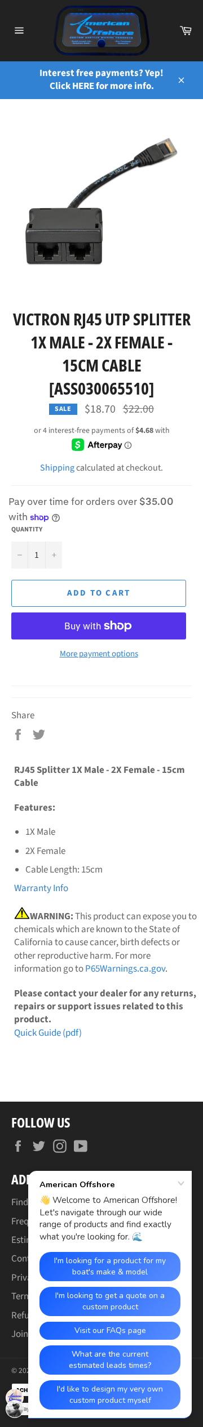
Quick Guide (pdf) (48, 1033)
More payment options (99, 654)
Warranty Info (41, 888)
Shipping (57, 468)
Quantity (26, 529)
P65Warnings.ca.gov (125, 969)
